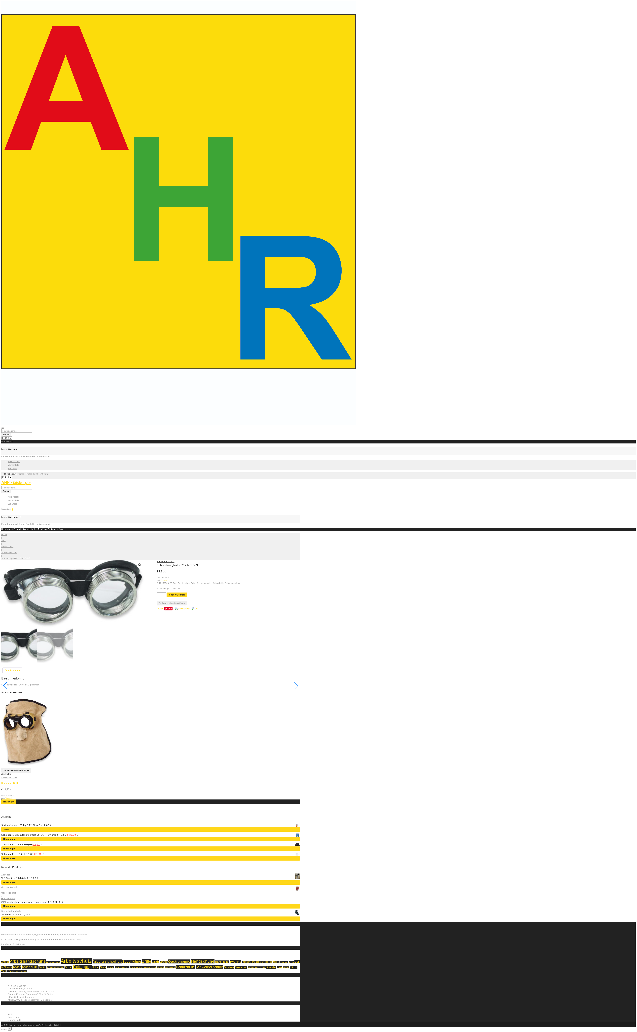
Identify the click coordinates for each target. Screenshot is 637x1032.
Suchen (6, 434)
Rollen (95, 967)
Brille (193, 583)
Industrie (247, 962)
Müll (297, 961)
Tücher (11, 971)
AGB (10, 1014)
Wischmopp (21, 971)
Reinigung (43, 529)
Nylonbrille (30, 967)
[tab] (12, 670)
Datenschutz (14, 1020)
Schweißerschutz (9, 552)
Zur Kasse (12, 468)
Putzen (68, 967)
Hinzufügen (8, 802)
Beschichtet (131, 961)
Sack (103, 967)
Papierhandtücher (55, 967)
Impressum (13, 1017)
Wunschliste (13, 465)
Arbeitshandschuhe (28, 961)
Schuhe (160, 967)
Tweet (160, 609)
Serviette (229, 967)
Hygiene (34, 529)
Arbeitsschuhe (53, 962)
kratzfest (284, 962)
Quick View (6, 774)
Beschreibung (12, 670)
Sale (61, 529)
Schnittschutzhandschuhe (143, 967)
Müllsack (6, 967)
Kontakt (10, 529)
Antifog (5, 962)
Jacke (276, 962)
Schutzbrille (218, 583)
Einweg (164, 962)
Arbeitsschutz (24, 529)
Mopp (291, 962)
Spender (271, 967)
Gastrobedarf (8, 893)
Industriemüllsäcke (262, 962)
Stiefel (286, 967)
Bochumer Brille (10, 783)
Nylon (17, 967)
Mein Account (14, 461)
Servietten (241, 967)
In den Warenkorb (177, 595)
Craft (155, 961)
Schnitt (110, 967)
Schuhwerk (170, 967)
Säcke (293, 967)
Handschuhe (203, 961)
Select (6, 829)
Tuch (3, 971)
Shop (16, 529)
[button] (140, 565)
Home (4, 529)
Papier (42, 967)
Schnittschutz (122, 967)
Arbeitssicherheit (107, 961)
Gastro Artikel (9, 887)
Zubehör (5, 875)
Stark (280, 967)
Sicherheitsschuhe (11, 911)
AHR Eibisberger (16, 482)
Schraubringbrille (204, 583)
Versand (164, 580)
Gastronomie (53, 529)
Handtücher (222, 961)
